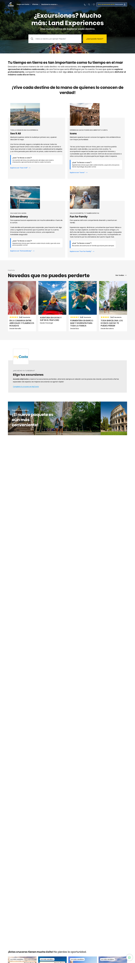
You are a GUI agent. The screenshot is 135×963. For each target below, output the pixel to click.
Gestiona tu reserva (48, 4)
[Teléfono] (84, 4)
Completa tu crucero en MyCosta (26, 386)
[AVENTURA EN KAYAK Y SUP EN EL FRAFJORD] (52, 306)
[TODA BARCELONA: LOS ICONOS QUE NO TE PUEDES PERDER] (113, 306)
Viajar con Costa (23, 4)
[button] (94, 4)
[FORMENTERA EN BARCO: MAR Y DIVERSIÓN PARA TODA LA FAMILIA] (83, 306)
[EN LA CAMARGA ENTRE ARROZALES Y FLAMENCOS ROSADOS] (22, 306)
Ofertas (35, 4)
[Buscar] (89, 4)
